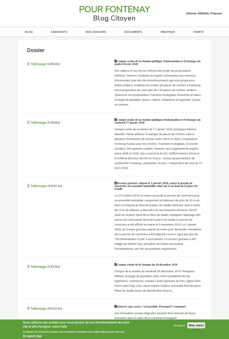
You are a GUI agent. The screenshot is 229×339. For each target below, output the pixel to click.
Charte (198, 31)
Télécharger (38, 64)
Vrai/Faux (168, 31)
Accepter (179, 325)
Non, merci (196, 325)
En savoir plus (32, 336)
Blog (29, 31)
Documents (133, 31)
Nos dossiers (96, 31)
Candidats (59, 31)
